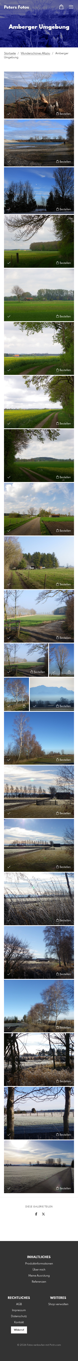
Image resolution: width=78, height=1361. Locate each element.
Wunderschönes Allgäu (35, 53)
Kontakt (19, 1322)
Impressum (19, 1310)
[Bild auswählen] (9, 113)
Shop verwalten (58, 1304)
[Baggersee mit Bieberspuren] (39, 95)
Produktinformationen (39, 1263)
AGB (19, 1304)
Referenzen (39, 1281)
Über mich (39, 1269)
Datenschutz (19, 1316)
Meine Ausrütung (39, 1275)
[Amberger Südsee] (39, 142)
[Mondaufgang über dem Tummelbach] (39, 190)
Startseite (10, 53)
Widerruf (19, 1330)
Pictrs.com (55, 1345)
